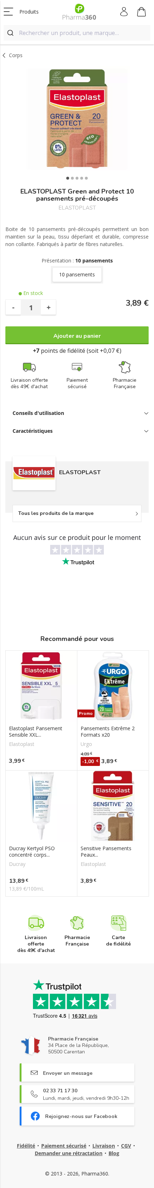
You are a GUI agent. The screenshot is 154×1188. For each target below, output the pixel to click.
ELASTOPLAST (77, 208)
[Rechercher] (11, 33)
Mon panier (141, 11)
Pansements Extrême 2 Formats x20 (108, 731)
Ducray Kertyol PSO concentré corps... (32, 851)
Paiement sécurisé (63, 1145)
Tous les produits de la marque (55, 513)
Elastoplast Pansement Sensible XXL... (35, 731)
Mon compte (124, 11)
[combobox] (77, 33)
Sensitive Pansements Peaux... (106, 851)
